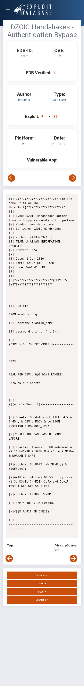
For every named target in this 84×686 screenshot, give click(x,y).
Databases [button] (41, 575)
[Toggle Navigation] (9, 9)
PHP (24, 144)
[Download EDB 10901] (43, 116)
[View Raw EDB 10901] (56, 116)
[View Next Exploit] (72, 178)
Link (57, 549)
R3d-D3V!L (24, 100)
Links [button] (41, 583)
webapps (59, 100)
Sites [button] (41, 591)
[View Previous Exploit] (11, 178)
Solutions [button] (41, 600)
